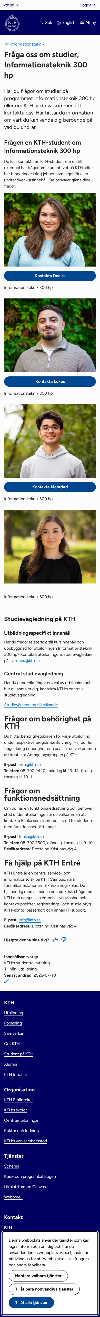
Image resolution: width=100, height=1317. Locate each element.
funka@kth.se (31, 836)
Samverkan (14, 1033)
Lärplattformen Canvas (25, 1186)
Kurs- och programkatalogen (30, 1176)
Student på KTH (18, 1053)
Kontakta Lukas (50, 381)
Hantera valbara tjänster (38, 1275)
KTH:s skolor (15, 1110)
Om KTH (12, 1043)
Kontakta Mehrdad (50, 486)
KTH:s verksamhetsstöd (25, 1140)
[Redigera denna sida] (6, 980)
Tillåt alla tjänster (31, 1302)
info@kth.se (30, 764)
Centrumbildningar (21, 1120)
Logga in (88, 5)
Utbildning (13, 1012)
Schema (11, 1166)
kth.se (8, 5)
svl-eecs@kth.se (24, 660)
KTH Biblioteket (18, 1099)
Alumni (10, 1064)
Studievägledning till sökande (31, 704)
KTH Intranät (15, 1074)
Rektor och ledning (21, 1130)
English (68, 22)
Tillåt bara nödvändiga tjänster (44, 1289)
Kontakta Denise (50, 275)
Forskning (13, 1023)
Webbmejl (13, 1197)
